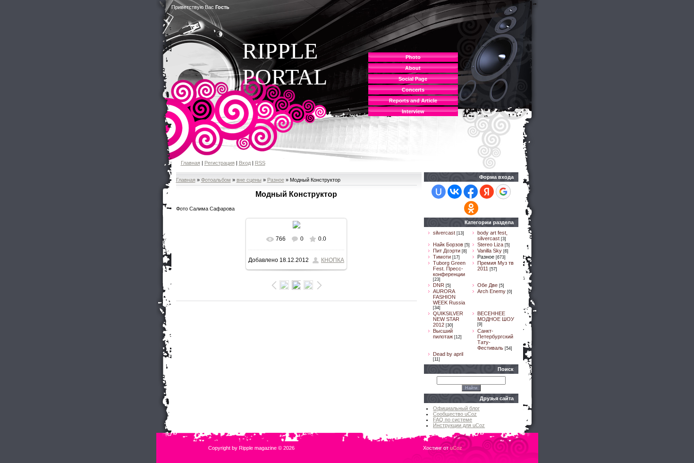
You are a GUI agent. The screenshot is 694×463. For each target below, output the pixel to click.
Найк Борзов (448, 244)
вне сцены (249, 180)
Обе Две (487, 285)
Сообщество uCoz (455, 414)
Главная (190, 163)
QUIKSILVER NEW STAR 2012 (448, 319)
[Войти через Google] (503, 191)
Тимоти (442, 257)
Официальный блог (456, 408)
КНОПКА (332, 260)
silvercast (444, 233)
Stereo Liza (490, 244)
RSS (260, 163)
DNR (438, 285)
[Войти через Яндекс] (487, 192)
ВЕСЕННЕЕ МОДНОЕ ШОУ (495, 316)
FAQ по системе (452, 419)
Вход (245, 163)
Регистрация (219, 163)
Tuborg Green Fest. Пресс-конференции (449, 268)
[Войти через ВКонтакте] (455, 192)
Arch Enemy (491, 291)
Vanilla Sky (489, 250)
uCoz (456, 448)
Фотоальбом (216, 180)
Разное (275, 180)
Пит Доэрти (446, 250)
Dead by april (448, 354)
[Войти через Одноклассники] (471, 208)
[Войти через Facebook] (471, 192)
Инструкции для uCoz (459, 425)
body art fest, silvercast (492, 235)
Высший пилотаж (443, 333)
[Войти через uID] (439, 192)
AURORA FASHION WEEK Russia (449, 296)
